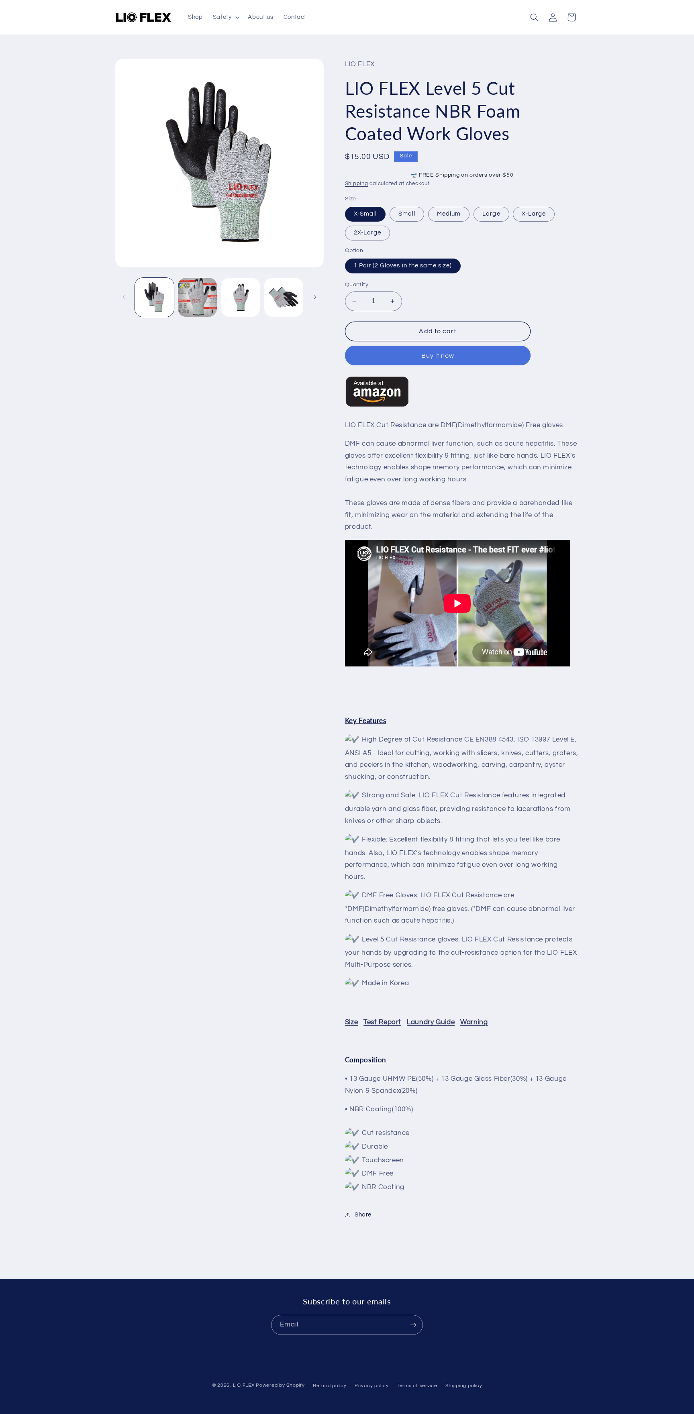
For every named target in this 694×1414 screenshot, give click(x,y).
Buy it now (438, 355)
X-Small (365, 214)
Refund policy (330, 1385)
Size (351, 1022)
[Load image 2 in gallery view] (197, 297)
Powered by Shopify (280, 1385)
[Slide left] (124, 297)
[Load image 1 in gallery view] (154, 297)
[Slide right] (315, 297)
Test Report (382, 1022)
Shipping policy (463, 1385)
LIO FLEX (244, 1385)
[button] (225, 17)
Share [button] (363, 1215)
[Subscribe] (413, 1325)
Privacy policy (371, 1385)
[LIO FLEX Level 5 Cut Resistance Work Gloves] (377, 406)
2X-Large (367, 233)
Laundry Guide (431, 1022)
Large (491, 214)
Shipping (356, 184)
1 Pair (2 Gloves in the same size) (403, 266)
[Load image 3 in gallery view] (240, 297)
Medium (449, 214)
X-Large (533, 214)
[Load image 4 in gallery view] (283, 297)
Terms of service (417, 1385)
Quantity (356, 285)
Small (406, 214)
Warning (474, 1022)
